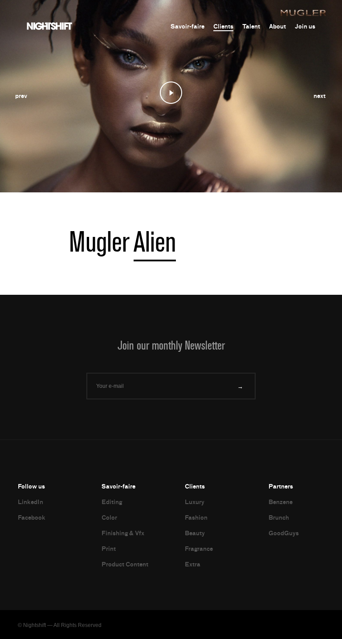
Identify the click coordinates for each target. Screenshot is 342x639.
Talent (251, 26)
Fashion (196, 517)
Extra (192, 564)
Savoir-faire (187, 26)
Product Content (125, 564)
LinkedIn (30, 502)
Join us (305, 26)
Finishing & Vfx (123, 533)
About (277, 26)
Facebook (31, 517)
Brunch (279, 517)
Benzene (281, 502)
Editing (112, 502)
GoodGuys (284, 533)
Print (109, 548)
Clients (223, 26)
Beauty (195, 533)
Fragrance (199, 548)
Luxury (194, 502)
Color (109, 517)
